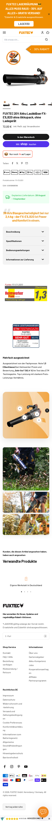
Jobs (31, 665)
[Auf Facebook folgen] (5, 766)
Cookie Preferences (12, 722)
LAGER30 (24, 23)
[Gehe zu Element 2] (15, 104)
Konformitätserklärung (13, 728)
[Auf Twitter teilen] (17, 163)
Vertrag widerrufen (14, 807)
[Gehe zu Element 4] (33, 104)
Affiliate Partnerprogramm (37, 679)
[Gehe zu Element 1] (7, 104)
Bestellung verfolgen (8, 663)
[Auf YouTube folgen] (26, 766)
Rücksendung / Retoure (10, 670)
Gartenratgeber (36, 657)
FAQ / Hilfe (8, 657)
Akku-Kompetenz (37, 661)
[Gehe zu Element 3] (24, 104)
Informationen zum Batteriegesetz (12, 736)
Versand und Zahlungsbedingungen (12, 715)
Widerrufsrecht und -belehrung (12, 705)
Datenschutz (9, 699)
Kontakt (7, 653)
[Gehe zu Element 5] (42, 104)
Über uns (33, 653)
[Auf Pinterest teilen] (22, 163)
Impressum (8, 695)
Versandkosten (33, 126)
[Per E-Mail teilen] (26, 163)
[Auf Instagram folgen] (12, 766)
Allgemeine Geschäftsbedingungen (12, 745)
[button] (47, 410)
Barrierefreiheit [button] (10, 757)
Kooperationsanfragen (39, 671)
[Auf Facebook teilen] (12, 163)
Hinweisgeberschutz (13, 753)
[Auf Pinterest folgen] (19, 766)
